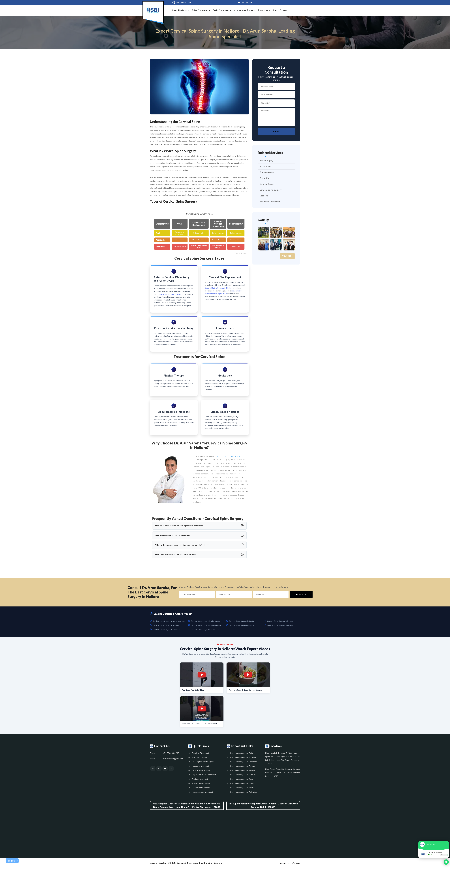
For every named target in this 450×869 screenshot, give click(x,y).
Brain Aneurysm (267, 172)
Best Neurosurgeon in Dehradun (243, 792)
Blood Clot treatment (201, 788)
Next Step (301, 594)
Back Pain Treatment (200, 753)
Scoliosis (264, 195)
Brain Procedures (221, 10)
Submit (276, 131)
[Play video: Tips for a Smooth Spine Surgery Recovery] (248, 674)
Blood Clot (265, 178)
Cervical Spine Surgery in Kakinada (166, 629)
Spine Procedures (200, 10)
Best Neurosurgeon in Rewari (242, 770)
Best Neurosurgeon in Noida (242, 788)
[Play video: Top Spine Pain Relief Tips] (201, 674)
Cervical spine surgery (270, 189)
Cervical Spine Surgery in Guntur (241, 621)
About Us (284, 863)
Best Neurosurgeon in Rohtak (242, 766)
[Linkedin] (251, 2)
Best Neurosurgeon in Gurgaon (243, 757)
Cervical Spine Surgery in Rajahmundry (206, 625)
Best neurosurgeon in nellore (228, 456)
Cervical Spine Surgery (201, 770)
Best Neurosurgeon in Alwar (242, 783)
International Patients (244, 10)
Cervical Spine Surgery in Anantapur (205, 629)
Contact (283, 10)
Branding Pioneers (212, 863)
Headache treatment (200, 766)
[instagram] (247, 2)
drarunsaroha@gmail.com (173, 758)
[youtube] (239, 2)
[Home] (153, 10)
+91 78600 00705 (183, 2)
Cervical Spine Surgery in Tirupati (242, 625)
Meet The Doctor (180, 10)
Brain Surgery (266, 160)
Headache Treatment (270, 201)
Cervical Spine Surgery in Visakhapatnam (169, 621)
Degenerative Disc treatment (204, 775)
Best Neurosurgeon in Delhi (241, 753)
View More (287, 256)
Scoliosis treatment (200, 779)
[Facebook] (243, 2)
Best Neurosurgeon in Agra (241, 779)
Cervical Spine (267, 184)
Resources (263, 10)
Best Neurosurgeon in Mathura (243, 775)
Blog (275, 10)
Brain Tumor (265, 166)
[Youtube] (165, 768)
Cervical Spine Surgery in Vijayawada (205, 621)
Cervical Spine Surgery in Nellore (280, 621)
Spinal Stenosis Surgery (201, 783)
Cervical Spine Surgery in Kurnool (166, 625)
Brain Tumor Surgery (200, 757)
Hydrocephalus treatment (202, 792)
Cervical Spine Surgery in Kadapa (280, 625)
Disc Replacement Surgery (203, 762)
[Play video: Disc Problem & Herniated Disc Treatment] (201, 708)
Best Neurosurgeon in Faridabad (243, 762)
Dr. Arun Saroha (158, 863)
